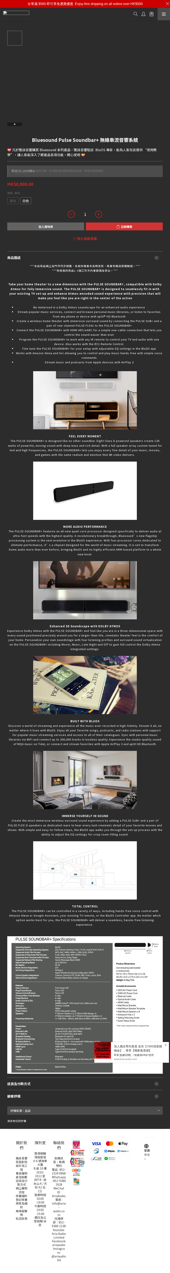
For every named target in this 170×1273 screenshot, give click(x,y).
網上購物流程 (21, 1190)
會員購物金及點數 (21, 1175)
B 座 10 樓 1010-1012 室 (40, 1172)
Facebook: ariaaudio (59, 1243)
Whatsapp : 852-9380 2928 (59, 1181)
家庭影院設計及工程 (21, 1165)
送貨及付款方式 (21, 1183)
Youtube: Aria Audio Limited (59, 1233)
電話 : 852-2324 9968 (59, 1171)
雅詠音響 (21, 1158)
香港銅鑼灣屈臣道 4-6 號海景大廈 (40, 1159)
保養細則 (21, 1196)
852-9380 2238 (59, 1224)
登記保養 (21, 1200)
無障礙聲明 (21, 1213)
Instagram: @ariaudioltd (59, 1254)
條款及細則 (21, 1205)
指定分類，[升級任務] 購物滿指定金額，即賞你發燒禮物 (57, 171)
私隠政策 (21, 1218)
